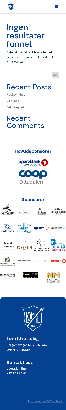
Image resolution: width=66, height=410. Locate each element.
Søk (55, 74)
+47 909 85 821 (17, 373)
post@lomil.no (17, 368)
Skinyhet (13, 101)
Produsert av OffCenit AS (45, 401)
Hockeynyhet (16, 94)
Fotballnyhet (15, 107)
